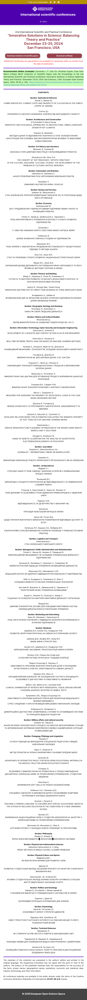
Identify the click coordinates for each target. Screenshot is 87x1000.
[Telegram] (50, 2)
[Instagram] (59, 2)
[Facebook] (54, 2)
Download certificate (64, 56)
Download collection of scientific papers (22, 56)
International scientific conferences (48, 14)
